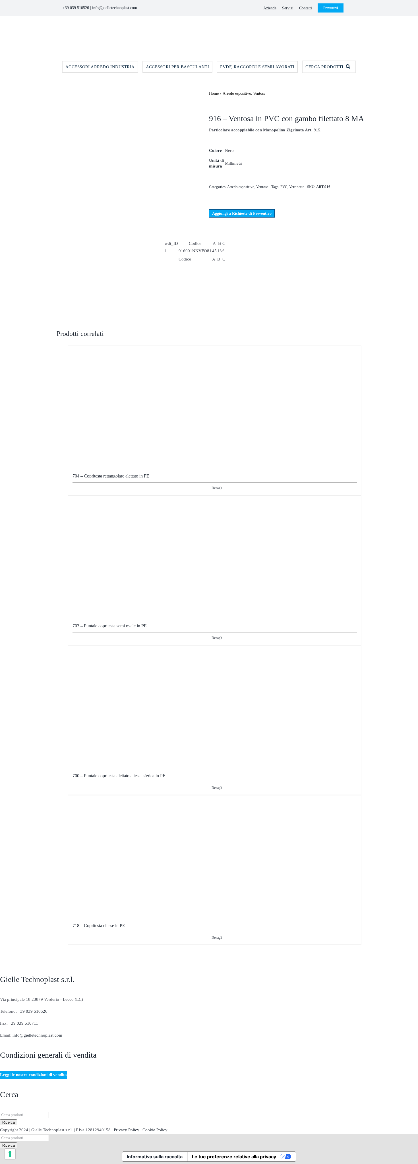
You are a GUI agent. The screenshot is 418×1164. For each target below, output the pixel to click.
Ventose (262, 187)
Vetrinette (296, 187)
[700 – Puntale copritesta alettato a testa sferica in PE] (214, 704)
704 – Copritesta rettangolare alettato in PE (111, 476)
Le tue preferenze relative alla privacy (234, 1156)
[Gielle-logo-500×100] (209, 24)
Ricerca (8, 1122)
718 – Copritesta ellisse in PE (99, 925)
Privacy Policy (126, 1130)
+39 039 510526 (76, 8)
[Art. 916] (128, 152)
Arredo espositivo (240, 187)
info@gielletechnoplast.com (114, 8)
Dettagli (217, 488)
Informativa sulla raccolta (155, 1156)
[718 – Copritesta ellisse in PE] (214, 853)
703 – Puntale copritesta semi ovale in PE (110, 625)
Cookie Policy (154, 1130)
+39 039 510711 (23, 1023)
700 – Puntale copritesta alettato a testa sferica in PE (119, 775)
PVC (283, 187)
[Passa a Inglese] (347, 8)
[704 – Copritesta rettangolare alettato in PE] (214, 404)
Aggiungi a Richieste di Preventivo (242, 213)
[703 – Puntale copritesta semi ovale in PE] (214, 554)
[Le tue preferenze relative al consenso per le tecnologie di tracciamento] (10, 1154)
